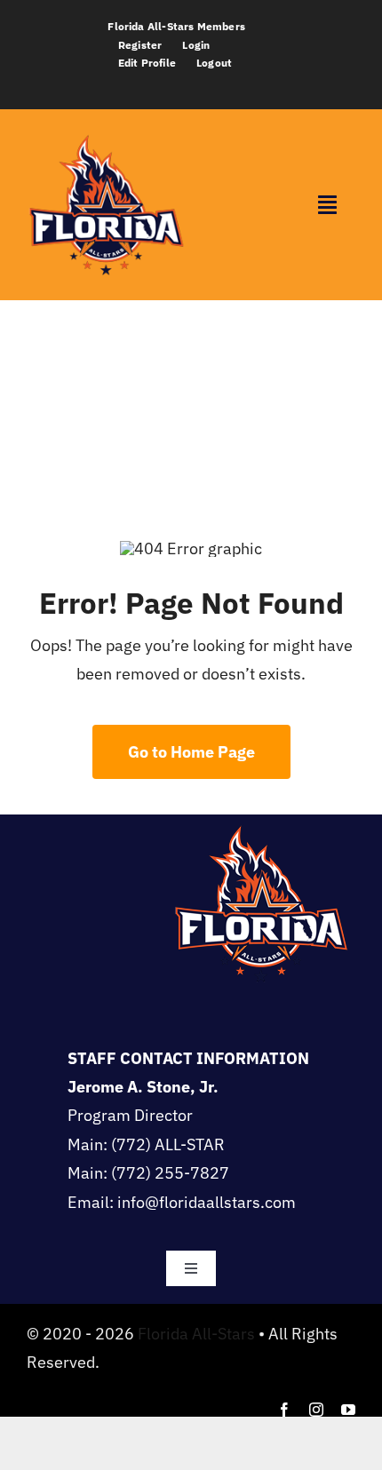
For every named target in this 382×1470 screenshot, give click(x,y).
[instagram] (316, 1409)
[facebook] (284, 1409)
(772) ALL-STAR (168, 1144)
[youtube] (348, 1409)
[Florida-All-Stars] (106, 133)
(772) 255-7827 (170, 1173)
